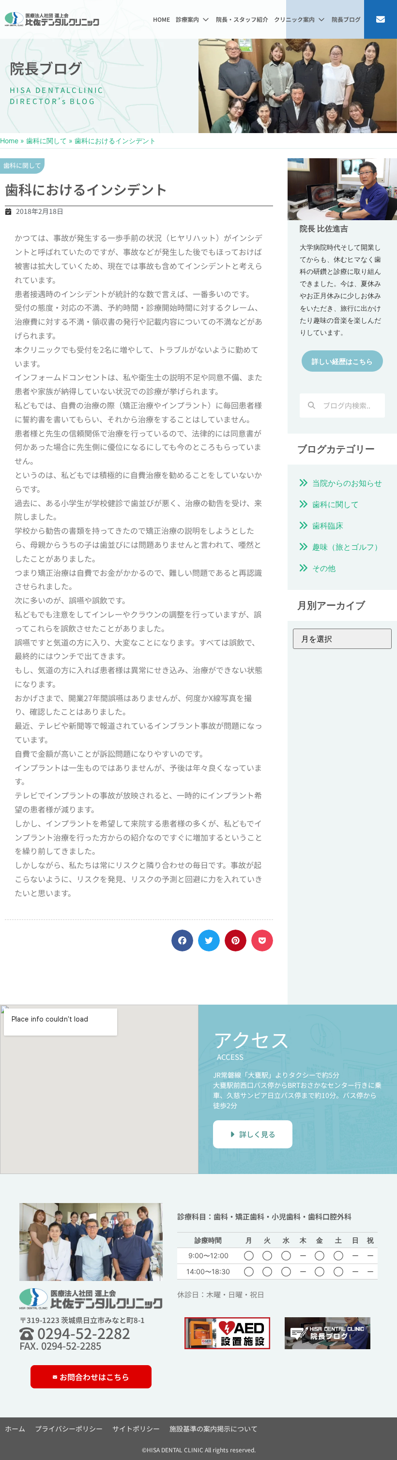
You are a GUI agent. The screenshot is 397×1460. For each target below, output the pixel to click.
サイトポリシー (136, 1428)
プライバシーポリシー (69, 1428)
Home (9, 140)
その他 (324, 568)
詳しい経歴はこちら (342, 361)
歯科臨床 (327, 525)
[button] (193, 19)
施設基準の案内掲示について (213, 1428)
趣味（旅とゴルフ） (347, 547)
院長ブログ (46, 67)
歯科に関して (46, 140)
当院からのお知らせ (347, 483)
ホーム (15, 1428)
